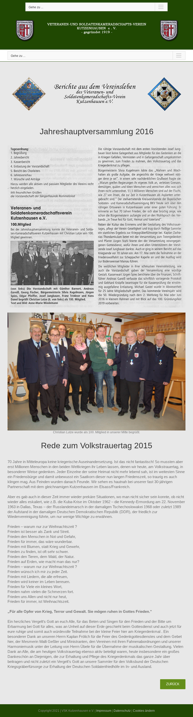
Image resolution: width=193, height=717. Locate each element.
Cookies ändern (144, 710)
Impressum (103, 710)
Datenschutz (122, 710)
